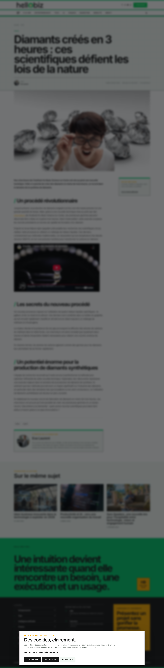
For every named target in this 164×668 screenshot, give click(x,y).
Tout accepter (50, 659)
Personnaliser (67, 659)
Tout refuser (32, 659)
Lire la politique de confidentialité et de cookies (41, 652)
